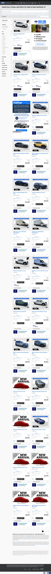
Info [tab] (25, 37)
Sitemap (25, 569)
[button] (21, 35)
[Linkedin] (48, 573)
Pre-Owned (18, 3)
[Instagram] (46, 573)
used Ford (26, 537)
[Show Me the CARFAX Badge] (14, 166)
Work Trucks (24, 3)
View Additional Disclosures (35, 569)
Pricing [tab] (17, 37)
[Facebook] (44, 573)
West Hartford (42, 544)
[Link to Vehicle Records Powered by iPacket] (17, 48)
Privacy (29, 569)
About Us (35, 3)
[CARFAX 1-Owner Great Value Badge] (14, 45)
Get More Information (17, 247)
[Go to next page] (48, 531)
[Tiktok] (50, 573)
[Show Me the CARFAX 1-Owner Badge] (33, 127)
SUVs (26, 538)
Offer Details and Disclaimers (16, 132)
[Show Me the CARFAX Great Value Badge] (14, 86)
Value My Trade (21, 3)
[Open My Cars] (39, 3)
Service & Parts (32, 3)
